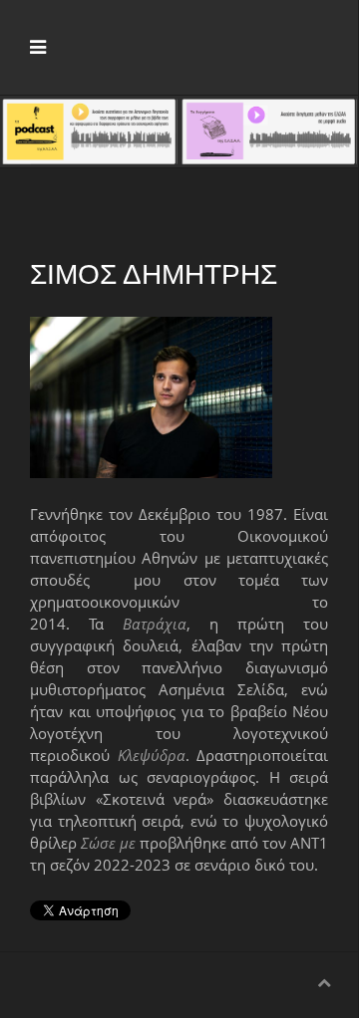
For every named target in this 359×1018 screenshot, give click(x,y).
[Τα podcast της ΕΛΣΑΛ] (89, 129)
